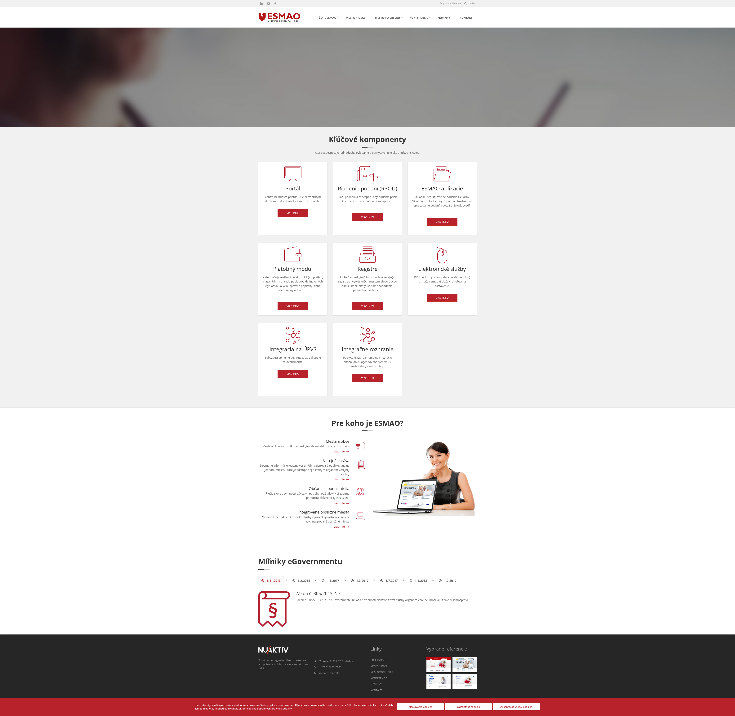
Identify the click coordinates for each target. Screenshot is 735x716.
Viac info (293, 213)
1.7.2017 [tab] (391, 581)
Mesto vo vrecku (387, 18)
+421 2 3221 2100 (330, 667)
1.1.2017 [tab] (332, 581)
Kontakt (466, 18)
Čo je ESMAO (327, 18)
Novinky (444, 18)
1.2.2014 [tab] (303, 581)
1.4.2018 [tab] (420, 581)
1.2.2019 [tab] (449, 581)
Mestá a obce (355, 18)
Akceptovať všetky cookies (516, 706)
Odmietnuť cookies (468, 706)
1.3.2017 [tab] (361, 581)
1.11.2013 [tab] (273, 581)
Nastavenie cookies (420, 706)
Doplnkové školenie (450, 3)
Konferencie (419, 18)
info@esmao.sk (329, 673)
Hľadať (471, 3)
